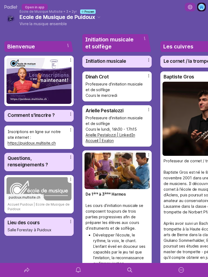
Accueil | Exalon (100, 140)
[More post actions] (67, 62)
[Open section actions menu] (68, 45)
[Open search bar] (129, 270)
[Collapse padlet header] (98, 17)
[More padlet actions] (181, 270)
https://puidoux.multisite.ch (32, 143)
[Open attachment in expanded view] (39, 81)
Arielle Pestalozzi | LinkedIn (110, 135)
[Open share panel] (26, 270)
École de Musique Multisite (41, 12)
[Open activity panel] (78, 270)
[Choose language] (190, 7)
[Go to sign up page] (201, 7)
